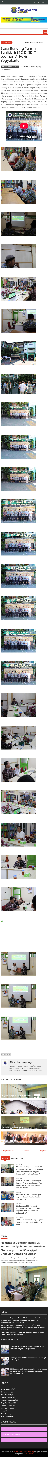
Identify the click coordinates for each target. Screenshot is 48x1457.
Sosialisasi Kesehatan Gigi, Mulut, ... (14, 1127)
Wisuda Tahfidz (7, 1417)
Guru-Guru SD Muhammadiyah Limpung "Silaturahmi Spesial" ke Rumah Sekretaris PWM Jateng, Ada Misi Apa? (23, 1326)
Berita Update (6, 1389)
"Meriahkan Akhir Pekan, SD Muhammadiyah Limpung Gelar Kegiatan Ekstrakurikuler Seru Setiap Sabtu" (28, 1209)
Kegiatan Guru (6, 1397)
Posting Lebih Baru (7, 1151)
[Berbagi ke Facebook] (8, 1054)
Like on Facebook (9, 1429)
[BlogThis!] (4, 1054)
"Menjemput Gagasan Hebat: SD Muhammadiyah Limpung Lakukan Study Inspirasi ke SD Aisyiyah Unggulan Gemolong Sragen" (29, 1170)
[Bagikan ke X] (6, 1054)
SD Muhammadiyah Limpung (24, 1452)
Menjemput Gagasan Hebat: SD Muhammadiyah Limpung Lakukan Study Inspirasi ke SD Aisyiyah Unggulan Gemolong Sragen (23, 1320)
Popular (14, 1158)
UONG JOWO (28, 1454)
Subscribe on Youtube (11, 1440)
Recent (5, 1158)
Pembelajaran (6, 1408)
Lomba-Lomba (6, 1406)
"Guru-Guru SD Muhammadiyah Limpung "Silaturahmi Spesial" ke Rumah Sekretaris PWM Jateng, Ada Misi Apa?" (29, 1184)
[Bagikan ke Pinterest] (10, 1054)
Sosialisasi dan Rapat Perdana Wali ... (14, 1143)
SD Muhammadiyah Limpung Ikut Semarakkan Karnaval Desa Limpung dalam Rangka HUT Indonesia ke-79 (28, 1371)
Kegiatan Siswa (7, 1403)
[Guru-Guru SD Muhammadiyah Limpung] (7, 1181)
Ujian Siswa (5, 1414)
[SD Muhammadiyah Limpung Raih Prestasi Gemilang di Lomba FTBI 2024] (7, 1221)
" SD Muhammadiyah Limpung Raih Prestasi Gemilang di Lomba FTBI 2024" (30, 1222)
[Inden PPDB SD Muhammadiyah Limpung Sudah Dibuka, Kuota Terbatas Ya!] (7, 1195)
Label (23, 1158)
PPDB (2, 1411)
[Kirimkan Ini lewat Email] (2, 1054)
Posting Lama (42, 1151)
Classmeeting (6, 1392)
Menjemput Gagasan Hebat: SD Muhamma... (17, 1096)
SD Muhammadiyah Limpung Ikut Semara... (16, 1111)
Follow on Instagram (11, 1434)
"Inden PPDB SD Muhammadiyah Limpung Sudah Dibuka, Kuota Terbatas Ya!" (28, 1196)
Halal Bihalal (6, 1395)
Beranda (26, 1151)
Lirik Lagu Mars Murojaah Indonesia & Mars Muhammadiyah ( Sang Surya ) (27, 1347)
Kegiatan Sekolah (8, 1400)
